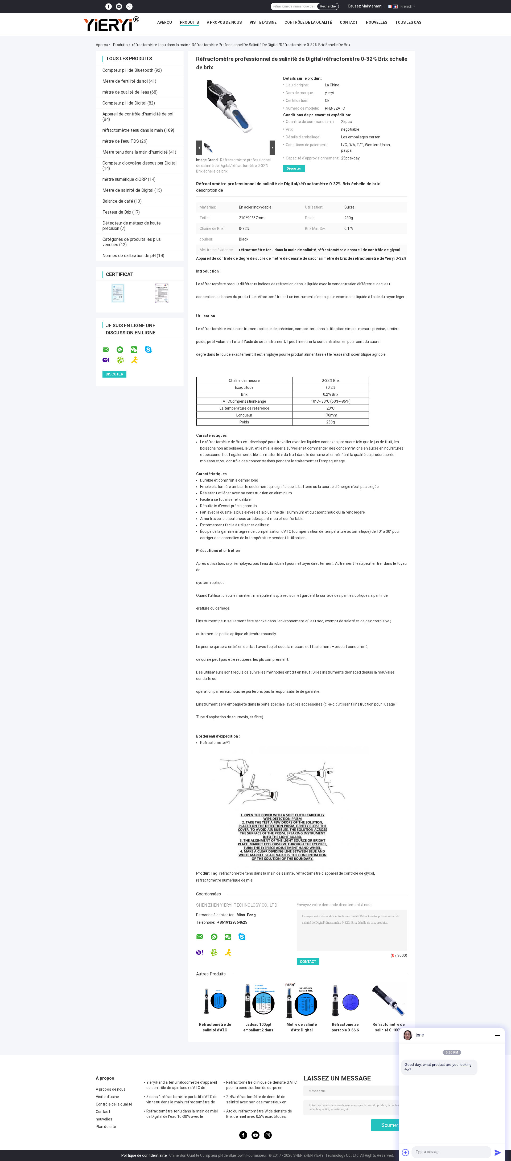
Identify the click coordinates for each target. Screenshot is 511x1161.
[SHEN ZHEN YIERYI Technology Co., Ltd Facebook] (108, 6)
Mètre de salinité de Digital (127, 190)
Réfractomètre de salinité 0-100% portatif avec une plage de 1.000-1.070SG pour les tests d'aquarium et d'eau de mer (389, 1027)
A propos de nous (224, 22)
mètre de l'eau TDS (120, 141)
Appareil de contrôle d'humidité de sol (137, 114)
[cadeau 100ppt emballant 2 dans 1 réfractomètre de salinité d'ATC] (258, 1001)
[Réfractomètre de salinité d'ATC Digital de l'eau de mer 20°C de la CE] (215, 1001)
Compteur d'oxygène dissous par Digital (139, 163)
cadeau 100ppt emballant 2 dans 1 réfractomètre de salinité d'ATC (258, 1027)
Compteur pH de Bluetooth (127, 70)
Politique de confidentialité (144, 1155)
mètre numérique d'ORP (124, 179)
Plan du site (106, 1126)
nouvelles (376, 22)
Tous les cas (408, 22)
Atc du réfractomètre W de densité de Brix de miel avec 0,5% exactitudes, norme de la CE (259, 1114)
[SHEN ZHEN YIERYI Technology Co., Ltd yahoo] (109, 360)
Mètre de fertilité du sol (125, 81)
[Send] (497, 1152)
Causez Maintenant (365, 6)
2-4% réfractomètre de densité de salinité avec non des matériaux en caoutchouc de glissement (256, 1100)
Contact (349, 22)
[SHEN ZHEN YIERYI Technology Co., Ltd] (111, 24)
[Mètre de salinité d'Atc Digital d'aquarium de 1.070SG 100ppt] (301, 1001)
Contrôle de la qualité (308, 22)
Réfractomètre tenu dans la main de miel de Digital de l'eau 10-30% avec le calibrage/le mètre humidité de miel (182, 1114)
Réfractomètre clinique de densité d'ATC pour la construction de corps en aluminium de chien (261, 1085)
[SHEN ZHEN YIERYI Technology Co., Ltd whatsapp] (123, 350)
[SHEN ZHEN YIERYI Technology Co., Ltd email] (109, 350)
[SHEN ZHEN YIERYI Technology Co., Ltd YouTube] (119, 6)
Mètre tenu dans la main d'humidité (135, 152)
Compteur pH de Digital (124, 103)
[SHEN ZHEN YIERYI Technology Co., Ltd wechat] (137, 350)
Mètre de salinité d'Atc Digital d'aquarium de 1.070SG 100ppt (302, 1027)
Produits (189, 22)
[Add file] (405, 1152)
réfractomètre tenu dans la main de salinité (256, 873)
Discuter (294, 168)
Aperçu (164, 22)
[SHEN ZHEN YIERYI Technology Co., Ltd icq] (123, 360)
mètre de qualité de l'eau (125, 92)
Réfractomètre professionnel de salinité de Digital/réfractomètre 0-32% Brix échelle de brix (233, 165)
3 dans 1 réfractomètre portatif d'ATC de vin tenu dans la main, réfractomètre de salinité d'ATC (181, 1100)
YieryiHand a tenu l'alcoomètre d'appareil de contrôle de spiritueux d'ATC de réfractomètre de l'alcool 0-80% (181, 1085)
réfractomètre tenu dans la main (160, 45)
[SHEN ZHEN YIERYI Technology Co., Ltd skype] (151, 350)
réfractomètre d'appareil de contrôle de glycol (335, 873)
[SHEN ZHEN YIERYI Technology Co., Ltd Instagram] (129, 6)
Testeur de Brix (116, 212)
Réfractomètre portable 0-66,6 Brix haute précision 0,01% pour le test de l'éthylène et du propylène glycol (345, 1027)
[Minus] (497, 1035)
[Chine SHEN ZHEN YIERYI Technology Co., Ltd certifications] (118, 293)
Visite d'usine (263, 22)
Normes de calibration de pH (129, 255)
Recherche (328, 6)
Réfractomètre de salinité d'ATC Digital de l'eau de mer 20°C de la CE (215, 1027)
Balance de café (117, 201)
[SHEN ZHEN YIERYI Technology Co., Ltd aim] (138, 360)
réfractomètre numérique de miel (224, 880)
